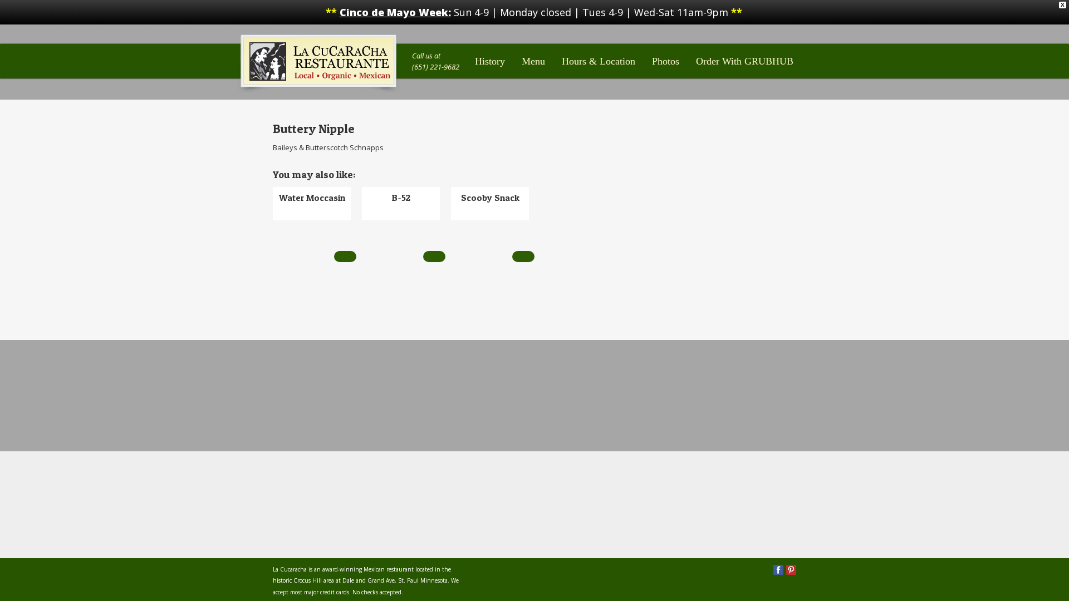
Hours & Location (598, 61)
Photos (665, 61)
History (490, 61)
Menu (533, 61)
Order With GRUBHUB (744, 61)
